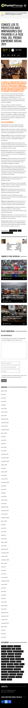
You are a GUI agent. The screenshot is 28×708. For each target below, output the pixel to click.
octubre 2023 (4, 478)
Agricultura (17, 646)
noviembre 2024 (5, 457)
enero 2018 (3, 609)
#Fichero (4, 646)
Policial (16, 664)
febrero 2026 (4, 412)
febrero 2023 (4, 500)
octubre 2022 (4, 514)
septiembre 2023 (5, 482)
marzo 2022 (3, 538)
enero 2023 (3, 503)
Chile (19, 230)
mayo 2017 (3, 637)
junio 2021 (3, 570)
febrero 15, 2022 (8, 278)
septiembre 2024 (5, 461)
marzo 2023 (3, 496)
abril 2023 (3, 493)
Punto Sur (4, 671)
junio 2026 (3, 398)
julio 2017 (3, 630)
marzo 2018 (3, 602)
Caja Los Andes (13, 230)
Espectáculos (10, 656)
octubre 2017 (4, 619)
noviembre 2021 (5, 552)
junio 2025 (3, 440)
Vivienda (9, 679)
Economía (4, 653)
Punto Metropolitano (7, 669)
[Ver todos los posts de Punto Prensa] (12, 50)
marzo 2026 (3, 408)
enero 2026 (3, 415)
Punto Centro (19, 666)
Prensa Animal (10, 666)
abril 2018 (3, 598)
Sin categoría (5, 674)
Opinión (4, 664)
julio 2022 (3, 524)
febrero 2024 (4, 471)
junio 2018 (3, 591)
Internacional (5, 659)
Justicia (12, 659)
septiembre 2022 (5, 517)
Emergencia (18, 653)
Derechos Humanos (18, 651)
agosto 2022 (4, 521)
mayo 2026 (3, 401)
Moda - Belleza (5, 661)
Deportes (9, 651)
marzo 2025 (3, 447)
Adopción (10, 646)
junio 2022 (3, 528)
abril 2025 (3, 443)
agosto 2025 (4, 433)
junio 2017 (3, 633)
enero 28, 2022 (8, 323)
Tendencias (4, 676)
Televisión (19, 674)
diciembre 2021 (4, 549)
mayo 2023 (3, 489)
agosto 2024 (4, 464)
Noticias (19, 661)
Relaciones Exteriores (13, 671)
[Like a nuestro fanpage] (2, 701)
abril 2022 (3, 535)
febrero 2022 (4, 542)
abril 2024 (3, 468)
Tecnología (13, 674)
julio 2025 (3, 436)
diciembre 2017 (4, 612)
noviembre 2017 (5, 616)
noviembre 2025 (5, 422)
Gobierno (17, 656)
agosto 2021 (4, 563)
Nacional (3, 21)
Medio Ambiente (19, 659)
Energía (3, 656)
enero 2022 (3, 545)
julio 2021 (3, 566)
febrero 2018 (4, 605)
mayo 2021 (3, 573)
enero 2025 (3, 450)
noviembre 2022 (5, 510)
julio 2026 (3, 394)
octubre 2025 (4, 426)
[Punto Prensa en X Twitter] (6, 701)
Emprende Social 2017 (7, 232)
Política (22, 664)
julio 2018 (3, 588)
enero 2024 (3, 475)
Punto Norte (17, 669)
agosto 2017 (4, 626)
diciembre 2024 (4, 454)
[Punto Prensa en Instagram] (9, 701)
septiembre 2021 (5, 559)
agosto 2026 (4, 390)
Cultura (4, 651)
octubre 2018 (4, 577)
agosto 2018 (4, 584)
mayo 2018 (3, 595)
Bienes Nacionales (6, 648)
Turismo (4, 679)
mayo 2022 (3, 531)
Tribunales (18, 676)
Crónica (18, 648)
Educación (11, 653)
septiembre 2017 (5, 623)
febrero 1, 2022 (8, 301)
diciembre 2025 (4, 419)
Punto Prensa (19, 50)
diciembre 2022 (4, 507)
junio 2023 (3, 485)
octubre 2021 (4, 556)
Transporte (11, 676)
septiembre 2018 (5, 581)
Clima (13, 648)
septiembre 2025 (5, 429)
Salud (22, 671)
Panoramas (10, 664)
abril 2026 (3, 405)
